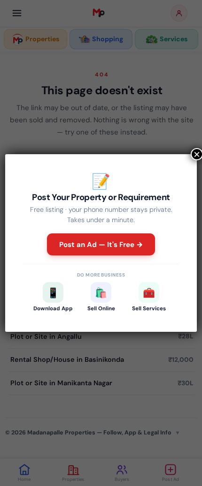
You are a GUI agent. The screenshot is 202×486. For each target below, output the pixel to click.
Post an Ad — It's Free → (101, 244)
